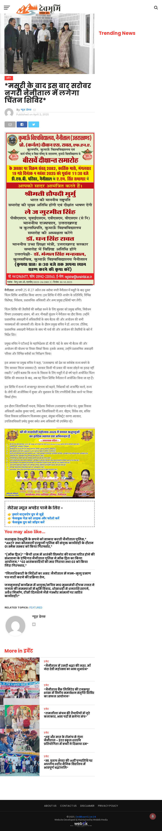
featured (35, 607)
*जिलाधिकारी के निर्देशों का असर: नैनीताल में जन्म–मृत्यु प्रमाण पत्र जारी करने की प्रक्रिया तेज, (48, 575)
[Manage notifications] (153, 816)
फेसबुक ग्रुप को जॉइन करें (28, 522)
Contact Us (68, 805)
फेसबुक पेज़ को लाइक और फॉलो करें (35, 518)
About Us (50, 805)
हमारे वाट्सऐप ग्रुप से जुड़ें (28, 514)
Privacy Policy (108, 805)
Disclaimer (87, 805)
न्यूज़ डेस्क (26, 109)
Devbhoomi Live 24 (85, 816)
